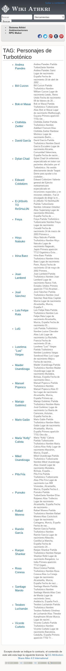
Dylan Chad (22, 158)
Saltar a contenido (55, 3)
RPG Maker (15, 33)
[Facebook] (40, 36)
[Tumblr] (56, 36)
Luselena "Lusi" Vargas (20, 350)
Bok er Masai (23, 104)
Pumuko (20, 492)
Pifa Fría (20, 474)
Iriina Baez (21, 255)
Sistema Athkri (17, 27)
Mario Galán (22, 419)
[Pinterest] (61, 36)
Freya (18, 219)
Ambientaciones (18, 30)
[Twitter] (45, 36)
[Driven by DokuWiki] (54, 662)
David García (23, 140)
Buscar (6, 21)
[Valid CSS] (40, 662)
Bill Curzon (21, 85)
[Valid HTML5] (26, 662)
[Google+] (51, 36)
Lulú (17, 328)
